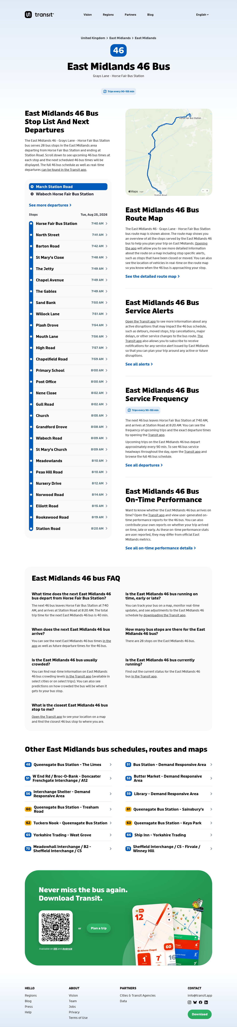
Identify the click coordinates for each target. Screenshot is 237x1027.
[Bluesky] (195, 1002)
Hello (30, 988)
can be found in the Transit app (63, 170)
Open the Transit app (140, 321)
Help (28, 1012)
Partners (130, 14)
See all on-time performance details (159, 548)
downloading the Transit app (164, 615)
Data (123, 1001)
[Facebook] (200, 1002)
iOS (55, 948)
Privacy (74, 1012)
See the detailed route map (150, 276)
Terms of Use (78, 1018)
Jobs (72, 1006)
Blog (150, 14)
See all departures (142, 465)
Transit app (156, 435)
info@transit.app (200, 995)
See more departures (48, 205)
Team (73, 1001)
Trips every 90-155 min (121, 91)
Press (29, 1006)
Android (67, 948)
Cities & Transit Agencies (138, 995)
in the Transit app (78, 676)
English (201, 14)
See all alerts (137, 364)
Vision (88, 14)
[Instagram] (189, 1002)
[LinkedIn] (206, 1002)
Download (200, 1014)
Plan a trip (99, 928)
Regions (108, 14)
